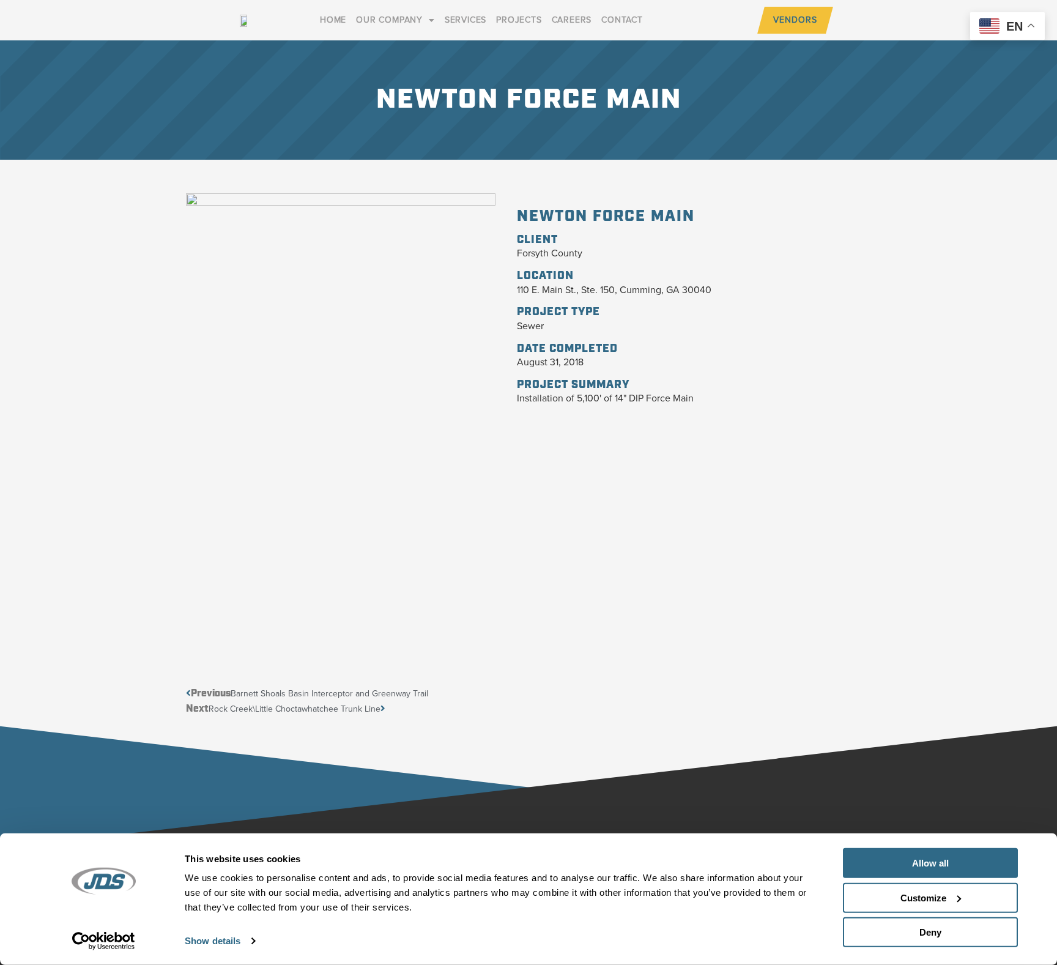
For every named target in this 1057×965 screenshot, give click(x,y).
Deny (930, 932)
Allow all (930, 863)
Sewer (530, 326)
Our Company (389, 19)
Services (465, 19)
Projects (518, 19)
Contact (622, 19)
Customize (923, 897)
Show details (212, 941)
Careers (572, 19)
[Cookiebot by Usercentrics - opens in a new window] (103, 941)
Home (333, 19)
